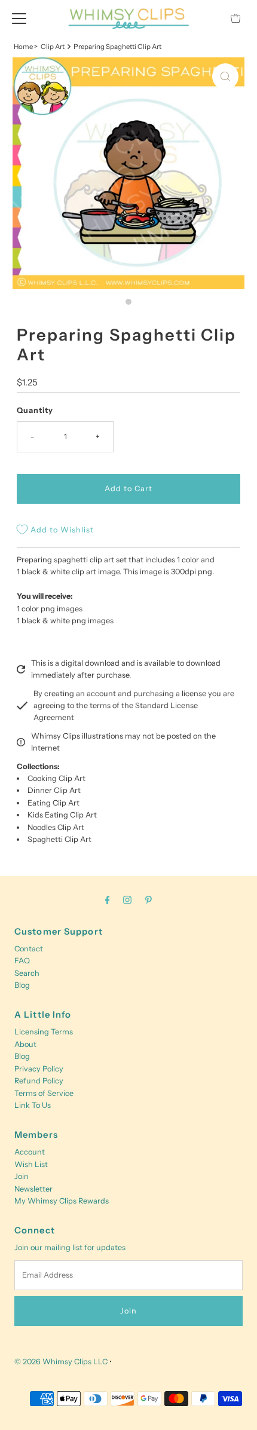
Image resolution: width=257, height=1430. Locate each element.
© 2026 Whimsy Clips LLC (61, 1361)
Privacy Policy (38, 1068)
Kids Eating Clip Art (62, 814)
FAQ (22, 960)
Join (21, 1176)
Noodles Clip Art (55, 827)
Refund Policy (38, 1080)
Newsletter (33, 1188)
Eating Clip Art (53, 802)
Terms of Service (44, 1093)
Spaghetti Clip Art (59, 839)
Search (26, 973)
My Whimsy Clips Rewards (61, 1200)
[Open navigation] (19, 18)
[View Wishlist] (208, 18)
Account (29, 1151)
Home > (26, 46)
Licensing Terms (43, 1031)
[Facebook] (107, 900)
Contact (28, 948)
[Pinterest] (148, 900)
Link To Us (32, 1105)
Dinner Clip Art (54, 790)
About (25, 1044)
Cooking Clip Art (56, 778)
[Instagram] (127, 900)
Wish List (31, 1164)
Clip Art (53, 46)
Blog (22, 985)
